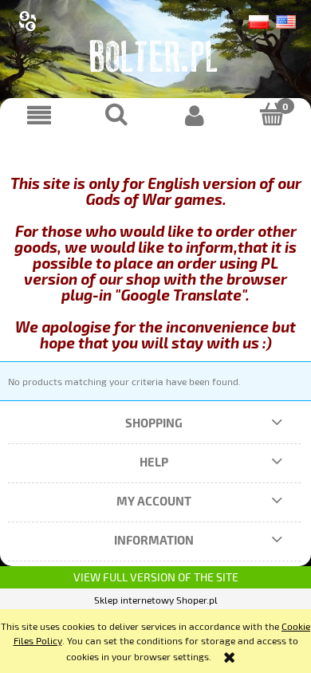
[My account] (195, 115)
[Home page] (155, 59)
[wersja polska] (262, 20)
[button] (39, 115)
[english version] (286, 20)
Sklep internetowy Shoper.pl (156, 599)
